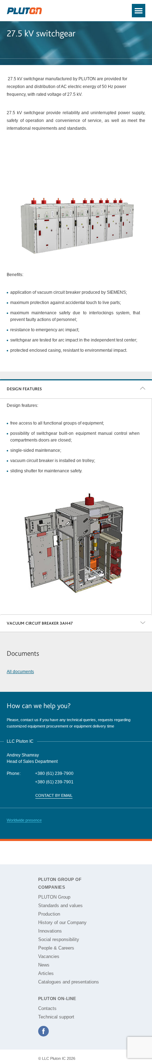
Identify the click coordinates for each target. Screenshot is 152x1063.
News (43, 965)
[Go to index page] (24, 11)
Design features (24, 388)
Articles (46, 973)
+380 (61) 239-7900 (54, 773)
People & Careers (56, 948)
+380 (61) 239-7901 (54, 781)
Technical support (56, 1017)
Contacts (47, 1008)
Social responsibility (58, 939)
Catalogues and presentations (68, 982)
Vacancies (48, 956)
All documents (20, 671)
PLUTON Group (54, 897)
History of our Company (62, 922)
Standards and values (60, 905)
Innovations (50, 931)
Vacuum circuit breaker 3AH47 (40, 623)
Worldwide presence (24, 820)
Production (49, 914)
